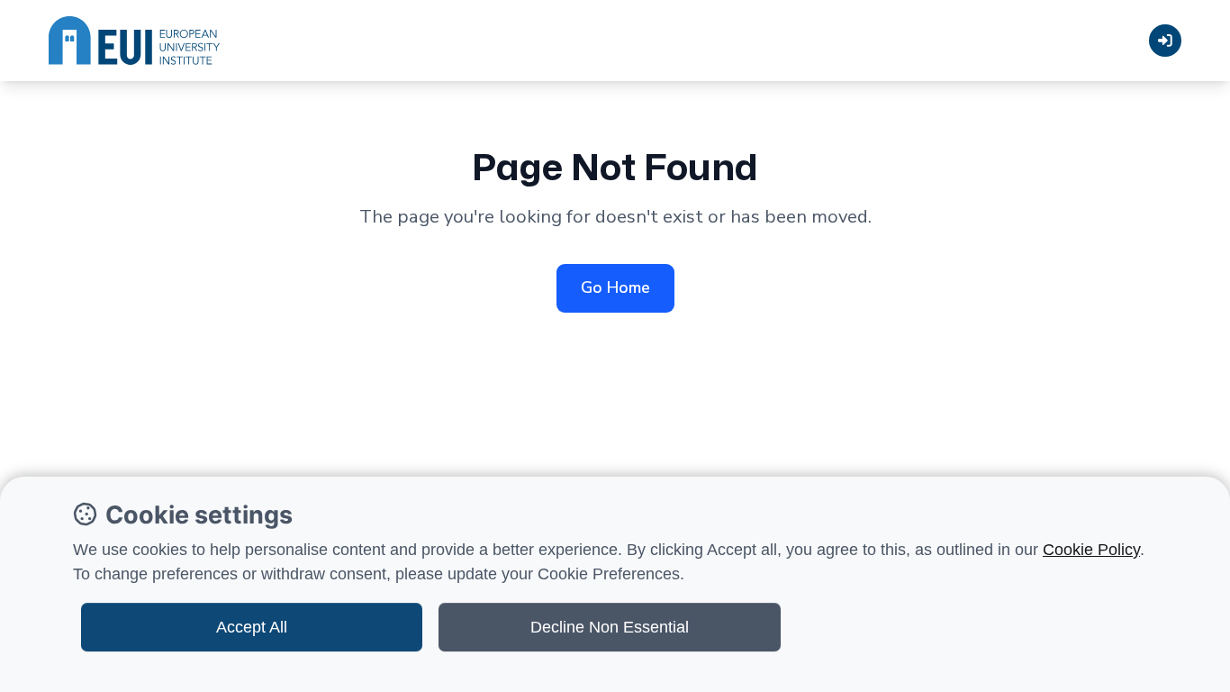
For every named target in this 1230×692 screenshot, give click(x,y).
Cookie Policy (1091, 550)
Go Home (615, 287)
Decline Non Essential (609, 627)
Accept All (251, 627)
